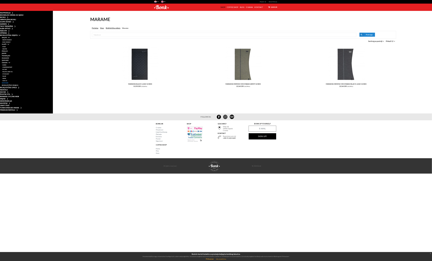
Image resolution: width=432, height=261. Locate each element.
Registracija (273, 2)
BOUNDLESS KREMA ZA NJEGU (12, 15)
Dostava (159, 136)
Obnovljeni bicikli (8, 19)
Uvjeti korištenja (161, 132)
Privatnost (159, 130)
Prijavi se (263, 2)
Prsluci (5, 51)
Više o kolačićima (221, 259)
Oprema (3, 33)
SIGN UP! (262, 136)
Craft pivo (4, 105)
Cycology (5, 74)
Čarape (4, 63)
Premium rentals (7, 110)
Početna (95, 28)
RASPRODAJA (5, 13)
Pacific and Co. (7, 71)
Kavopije (4, 103)
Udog (4, 78)
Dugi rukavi (6, 42)
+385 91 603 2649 (229, 138)
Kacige (3, 92)
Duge (4, 46)
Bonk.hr (159, 124)
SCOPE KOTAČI (5, 22)
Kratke (4, 49)
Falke (4, 76)
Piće (157, 151)
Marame (5, 83)
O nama (249, 7)
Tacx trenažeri (6, 26)
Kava (157, 153)
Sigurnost (159, 141)
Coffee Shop (232, 7)
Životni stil (5, 94)
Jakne (4, 53)
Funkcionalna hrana (9, 108)
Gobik (4, 65)
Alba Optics (5, 28)
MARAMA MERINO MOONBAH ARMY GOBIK (243, 84)
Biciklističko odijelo (10, 85)
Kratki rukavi (7, 40)
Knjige (3, 99)
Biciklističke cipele (8, 87)
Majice (4, 37)
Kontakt (258, 7)
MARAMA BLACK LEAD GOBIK (140, 84)
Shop (223, 7)
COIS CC (4, 80)
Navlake (5, 60)
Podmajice (6, 56)
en (164, 1)
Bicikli (3, 17)
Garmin (3, 24)
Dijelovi (3, 31)
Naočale (4, 90)
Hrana (158, 149)
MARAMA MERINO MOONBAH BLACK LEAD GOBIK (346, 84)
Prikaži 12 (390, 41)
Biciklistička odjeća (9, 35)
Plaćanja (159, 134)
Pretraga (369, 35)
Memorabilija (6, 101)
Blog (242, 7)
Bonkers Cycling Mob (9, 96)
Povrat (158, 139)
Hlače (4, 44)
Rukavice (5, 58)
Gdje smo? (222, 124)
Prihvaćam (210, 259)
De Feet (4, 69)
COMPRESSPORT (7, 67)
